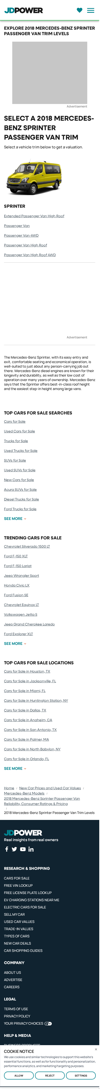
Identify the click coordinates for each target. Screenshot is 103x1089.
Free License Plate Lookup (28, 892)
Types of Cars (17, 936)
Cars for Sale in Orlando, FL (26, 759)
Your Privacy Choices (23, 1023)
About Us (12, 972)
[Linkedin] (31, 849)
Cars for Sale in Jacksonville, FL (30, 681)
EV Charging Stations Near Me (31, 899)
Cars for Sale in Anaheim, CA (28, 720)
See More (13, 518)
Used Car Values (19, 921)
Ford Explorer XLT (18, 634)
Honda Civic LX (17, 585)
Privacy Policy (17, 1016)
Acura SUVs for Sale (20, 490)
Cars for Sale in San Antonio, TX (30, 730)
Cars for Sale (15, 421)
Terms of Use (16, 1008)
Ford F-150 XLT (16, 556)
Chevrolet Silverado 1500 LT (27, 546)
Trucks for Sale (16, 441)
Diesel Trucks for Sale (21, 499)
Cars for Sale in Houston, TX (27, 671)
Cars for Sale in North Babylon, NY (32, 749)
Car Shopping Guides (23, 950)
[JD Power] (23, 833)
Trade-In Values (18, 928)
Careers (12, 987)
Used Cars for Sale (19, 431)
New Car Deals (17, 943)
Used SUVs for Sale (20, 470)
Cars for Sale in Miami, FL (25, 691)
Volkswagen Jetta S (20, 614)
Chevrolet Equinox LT (21, 605)
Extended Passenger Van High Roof (34, 216)
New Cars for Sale (19, 480)
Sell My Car (14, 914)
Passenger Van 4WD (21, 235)
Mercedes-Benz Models (24, 793)
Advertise (13, 979)
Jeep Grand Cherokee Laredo (29, 624)
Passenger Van (17, 226)
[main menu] (89, 10)
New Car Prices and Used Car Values (50, 788)
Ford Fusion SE (16, 595)
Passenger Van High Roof (25, 245)
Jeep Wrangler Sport (21, 576)
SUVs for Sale (15, 460)
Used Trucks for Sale (21, 451)
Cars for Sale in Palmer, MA (26, 739)
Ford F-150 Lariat (18, 566)
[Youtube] (23, 849)
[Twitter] (14, 849)
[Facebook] (6, 849)
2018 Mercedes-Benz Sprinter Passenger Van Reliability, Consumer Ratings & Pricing (42, 801)
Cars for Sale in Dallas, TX (25, 710)
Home (9, 788)
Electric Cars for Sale (25, 907)
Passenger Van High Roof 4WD (30, 255)
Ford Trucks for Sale (20, 509)
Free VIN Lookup (18, 885)
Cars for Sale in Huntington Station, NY (36, 700)
